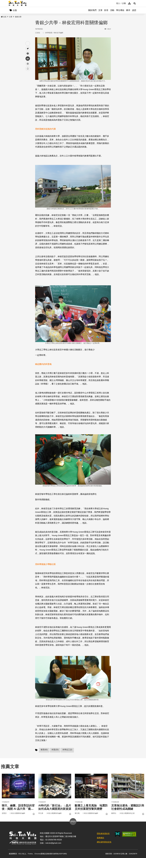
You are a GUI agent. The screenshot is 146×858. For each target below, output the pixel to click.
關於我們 (92, 10)
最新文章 (18, 17)
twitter (28, 49)
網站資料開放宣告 (104, 842)
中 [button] (28, 59)
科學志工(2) (67, 750)
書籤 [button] (27, 68)
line (27, 54)
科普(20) (55, 750)
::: (114, 3)
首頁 (4, 17)
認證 (134, 10)
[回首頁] (17, 3)
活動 (112, 10)
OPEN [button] (73, 821)
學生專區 (120, 10)
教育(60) (44, 750)
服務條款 (100, 838)
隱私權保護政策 (103, 834)
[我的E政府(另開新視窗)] (117, 834)
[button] (134, 3)
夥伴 (128, 10)
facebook (28, 44)
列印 (27, 63)
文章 (100, 10)
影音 (106, 10)
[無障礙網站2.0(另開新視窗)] (129, 834)
